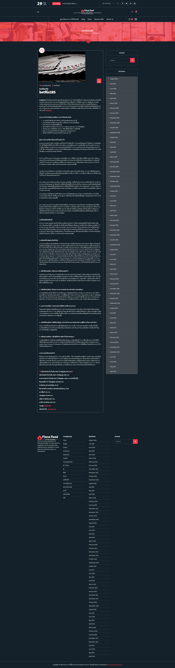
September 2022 (115, 303)
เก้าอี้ (64, 490)
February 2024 (114, 220)
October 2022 (114, 298)
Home (78, 33)
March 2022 (113, 332)
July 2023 (113, 254)
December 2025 (114, 118)
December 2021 (114, 347)
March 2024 (113, 215)
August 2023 (114, 249)
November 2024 (115, 176)
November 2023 (115, 235)
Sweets (65, 458)
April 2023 (113, 269)
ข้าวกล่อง (66, 465)
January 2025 (114, 166)
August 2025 (114, 137)
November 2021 (115, 352)
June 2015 (113, 362)
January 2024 (114, 225)
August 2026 (114, 79)
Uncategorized (86, 33)
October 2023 (114, 240)
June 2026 (113, 88)
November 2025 (115, 123)
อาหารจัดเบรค (67, 483)
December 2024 (115, 171)
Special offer (99, 19)
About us (110, 19)
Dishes (65, 447)
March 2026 (113, 103)
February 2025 (114, 162)
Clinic (64, 440)
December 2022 (114, 288)
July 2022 (113, 313)
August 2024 (114, 191)
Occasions (66, 451)
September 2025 (115, 132)
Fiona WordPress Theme (114, 665)
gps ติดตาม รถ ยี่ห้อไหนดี (69, 19)
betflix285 (57, 85)
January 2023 (114, 284)
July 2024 (113, 196)
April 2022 (113, 327)
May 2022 (113, 323)
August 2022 (114, 308)
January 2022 (114, 342)
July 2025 (113, 142)
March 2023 (113, 274)
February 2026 (114, 108)
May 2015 (113, 367)
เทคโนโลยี (66, 494)
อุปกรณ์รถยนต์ (67, 487)
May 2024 (113, 205)
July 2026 (113, 84)
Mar (99, 81)
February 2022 (114, 337)
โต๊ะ (64, 498)
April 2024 (113, 210)
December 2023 (114, 230)
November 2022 (115, 293)
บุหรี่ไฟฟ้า (66, 480)
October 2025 (114, 127)
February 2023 (114, 279)
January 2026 (114, 113)
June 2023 (113, 259)
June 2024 (113, 201)
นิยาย (64, 476)
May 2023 (113, 264)
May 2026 (113, 93)
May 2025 (113, 147)
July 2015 (113, 357)
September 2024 (115, 186)
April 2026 (113, 98)
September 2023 (115, 245)
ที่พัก (64, 472)
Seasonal (66, 454)
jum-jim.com (52, 409)
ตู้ (63, 469)
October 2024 (114, 181)
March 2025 (113, 157)
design (65, 444)
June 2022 (113, 318)
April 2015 (113, 371)
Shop (90, 19)
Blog (83, 19)
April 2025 (113, 152)
